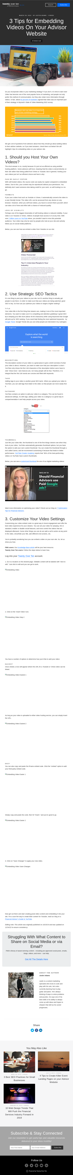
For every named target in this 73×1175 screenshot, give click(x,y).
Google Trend (10, 322)
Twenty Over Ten (26, 556)
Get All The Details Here (36, 959)
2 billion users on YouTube (18, 218)
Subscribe (63, 5)
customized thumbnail (28, 461)
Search (50, 5)
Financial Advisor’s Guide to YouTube (18, 919)
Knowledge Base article (26, 547)
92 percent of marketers (29, 100)
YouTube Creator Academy (24, 453)
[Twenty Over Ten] (11, 5)
